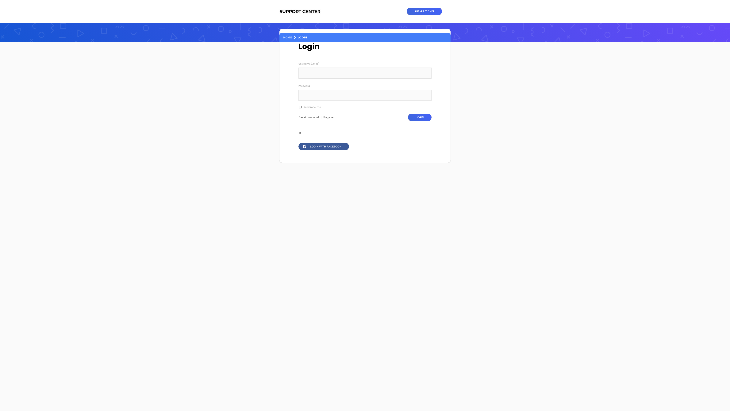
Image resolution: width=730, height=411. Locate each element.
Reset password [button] (308, 117)
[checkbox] (300, 107)
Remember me (312, 107)
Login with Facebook (325, 146)
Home (287, 37)
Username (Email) (308, 63)
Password (304, 86)
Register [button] (328, 117)
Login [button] (420, 117)
